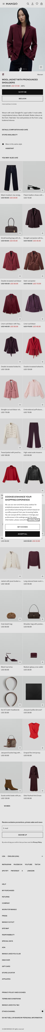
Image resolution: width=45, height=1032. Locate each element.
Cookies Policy (33, 520)
